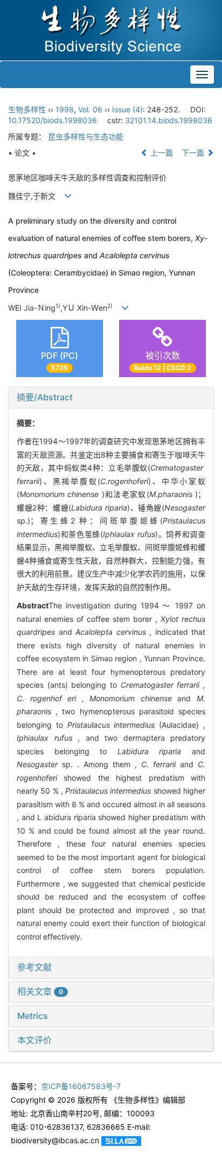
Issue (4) (127, 109)
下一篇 (194, 152)
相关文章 (40, 991)
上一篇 (160, 152)
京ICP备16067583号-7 (81, 1086)
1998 (65, 109)
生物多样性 (27, 109)
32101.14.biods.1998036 (168, 120)
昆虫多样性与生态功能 (85, 136)
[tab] (111, 397)
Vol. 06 (90, 109)
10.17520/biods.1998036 (52, 120)
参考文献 (34, 967)
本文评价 (34, 1040)
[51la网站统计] (121, 1140)
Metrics (32, 1015)
